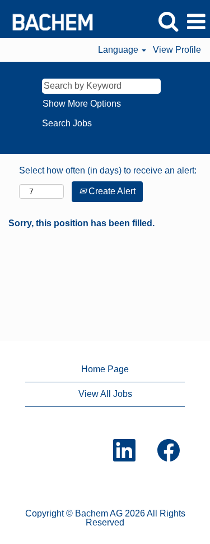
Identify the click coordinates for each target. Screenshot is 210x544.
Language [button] (119, 49)
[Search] (168, 21)
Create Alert (111, 191)
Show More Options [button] (82, 103)
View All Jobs (105, 394)
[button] (196, 22)
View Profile (177, 49)
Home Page (105, 369)
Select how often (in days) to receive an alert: (108, 170)
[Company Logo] (48, 21)
